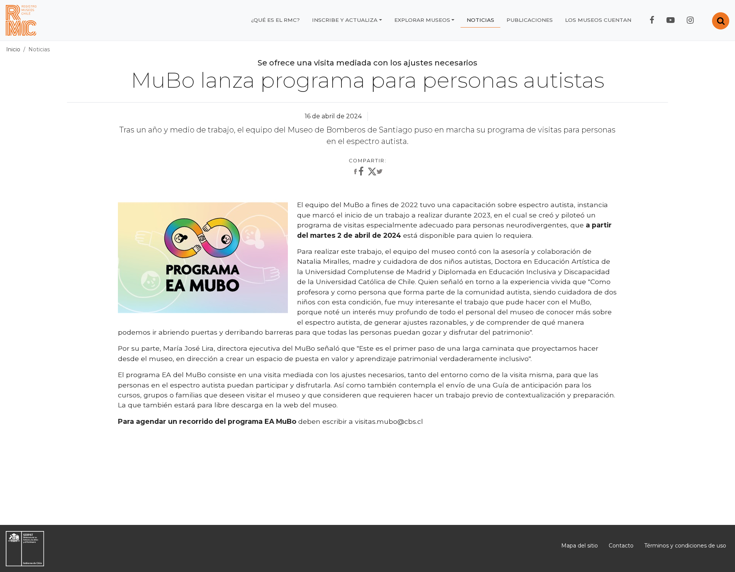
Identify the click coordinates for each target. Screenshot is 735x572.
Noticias (480, 20)
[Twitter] (375, 173)
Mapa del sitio (579, 545)
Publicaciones (529, 20)
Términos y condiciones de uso (685, 545)
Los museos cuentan (598, 20)
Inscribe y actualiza (344, 20)
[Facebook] (358, 172)
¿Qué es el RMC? (275, 20)
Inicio (13, 49)
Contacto (621, 545)
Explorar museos (422, 20)
